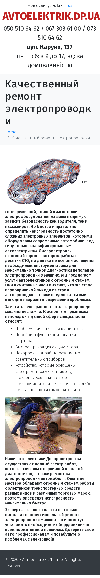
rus (69, 5)
